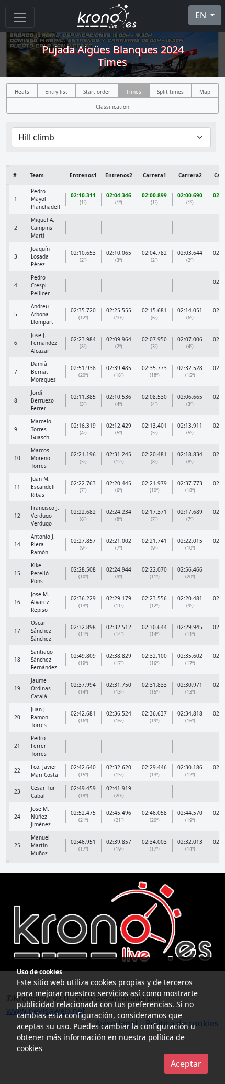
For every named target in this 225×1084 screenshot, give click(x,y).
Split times (170, 91)
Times (133, 91)
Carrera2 (190, 175)
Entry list (56, 91)
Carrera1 (154, 175)
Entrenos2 (118, 175)
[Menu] (20, 17)
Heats (22, 91)
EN (201, 15)
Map (204, 91)
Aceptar (186, 1063)
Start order (96, 91)
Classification (112, 106)
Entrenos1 (83, 175)
